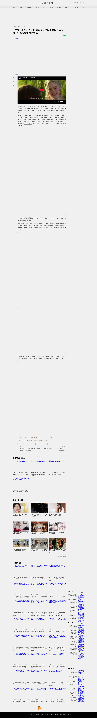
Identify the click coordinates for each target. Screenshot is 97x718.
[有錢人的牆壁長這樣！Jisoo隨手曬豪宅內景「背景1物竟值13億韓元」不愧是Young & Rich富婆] (21, 658)
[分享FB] (14, 77)
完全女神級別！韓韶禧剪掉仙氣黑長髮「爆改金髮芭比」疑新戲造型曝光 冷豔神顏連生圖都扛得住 (57, 666)
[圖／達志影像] (39, 55)
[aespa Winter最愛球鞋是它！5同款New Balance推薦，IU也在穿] (81, 688)
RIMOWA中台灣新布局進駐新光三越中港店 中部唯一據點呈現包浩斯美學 (39, 551)
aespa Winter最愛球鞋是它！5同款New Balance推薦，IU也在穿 (72, 689)
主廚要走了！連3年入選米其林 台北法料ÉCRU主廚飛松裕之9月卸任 (21, 630)
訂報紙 (60, 714)
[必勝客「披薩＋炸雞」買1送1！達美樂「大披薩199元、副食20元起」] (21, 693)
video (83, 7)
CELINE (45, 443)
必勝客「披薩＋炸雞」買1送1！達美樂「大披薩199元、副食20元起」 (21, 701)
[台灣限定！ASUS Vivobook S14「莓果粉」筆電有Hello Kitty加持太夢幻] (57, 588)
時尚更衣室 (25, 26)
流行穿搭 (29, 7)
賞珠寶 (51, 7)
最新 (14, 7)
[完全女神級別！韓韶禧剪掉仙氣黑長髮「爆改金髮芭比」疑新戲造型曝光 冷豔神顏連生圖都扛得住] (57, 658)
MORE (82, 592)
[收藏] (14, 86)
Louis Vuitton (39, 443)
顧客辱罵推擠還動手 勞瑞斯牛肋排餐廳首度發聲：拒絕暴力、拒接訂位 (39, 701)
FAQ (31, 714)
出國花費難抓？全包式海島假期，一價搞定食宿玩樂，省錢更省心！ (21, 550)
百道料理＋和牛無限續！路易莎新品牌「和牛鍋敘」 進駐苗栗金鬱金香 (21, 649)
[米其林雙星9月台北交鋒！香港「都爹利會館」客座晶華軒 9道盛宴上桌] (39, 640)
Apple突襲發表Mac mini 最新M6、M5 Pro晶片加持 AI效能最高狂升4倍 (57, 684)
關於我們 (64, 714)
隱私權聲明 (51, 714)
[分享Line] (14, 82)
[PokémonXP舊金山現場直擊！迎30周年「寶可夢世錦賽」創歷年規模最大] (21, 605)
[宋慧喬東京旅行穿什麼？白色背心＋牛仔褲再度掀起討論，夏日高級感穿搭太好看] (81, 699)
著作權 (46, 714)
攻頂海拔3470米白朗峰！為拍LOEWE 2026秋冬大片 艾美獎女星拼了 (21, 491)
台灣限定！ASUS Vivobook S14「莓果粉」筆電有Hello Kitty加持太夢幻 (57, 596)
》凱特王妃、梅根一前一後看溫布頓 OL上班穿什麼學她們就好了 (36, 437)
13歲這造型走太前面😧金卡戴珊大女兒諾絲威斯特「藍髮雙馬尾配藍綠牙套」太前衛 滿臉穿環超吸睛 (57, 649)
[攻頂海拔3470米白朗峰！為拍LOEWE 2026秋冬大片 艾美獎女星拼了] (21, 483)
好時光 (44, 7)
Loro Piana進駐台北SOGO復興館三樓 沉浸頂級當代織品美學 (57, 473)
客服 (34, 714)
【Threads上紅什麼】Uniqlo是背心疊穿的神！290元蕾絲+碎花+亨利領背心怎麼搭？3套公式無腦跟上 (72, 695)
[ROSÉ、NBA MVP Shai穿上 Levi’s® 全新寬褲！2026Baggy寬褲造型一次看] (81, 683)
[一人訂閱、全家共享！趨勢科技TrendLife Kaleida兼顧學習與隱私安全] (81, 612)
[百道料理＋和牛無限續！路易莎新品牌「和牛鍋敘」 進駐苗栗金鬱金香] (21, 640)
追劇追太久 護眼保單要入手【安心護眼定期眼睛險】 (21, 533)
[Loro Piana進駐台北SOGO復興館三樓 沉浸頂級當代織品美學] (57, 466)
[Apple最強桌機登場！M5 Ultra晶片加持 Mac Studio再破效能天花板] (21, 675)
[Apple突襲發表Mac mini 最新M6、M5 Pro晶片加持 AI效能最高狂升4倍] (57, 675)
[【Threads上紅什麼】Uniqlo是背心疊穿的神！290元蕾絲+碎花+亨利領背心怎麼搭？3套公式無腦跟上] (81, 694)
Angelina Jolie (27, 443)
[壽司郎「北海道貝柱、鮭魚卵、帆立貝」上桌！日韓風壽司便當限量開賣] (39, 588)
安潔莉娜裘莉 (20, 443)
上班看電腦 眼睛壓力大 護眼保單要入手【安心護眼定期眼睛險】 (57, 515)
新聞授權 (38, 714)
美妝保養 (37, 7)
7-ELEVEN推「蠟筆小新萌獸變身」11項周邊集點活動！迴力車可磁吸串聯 (57, 579)
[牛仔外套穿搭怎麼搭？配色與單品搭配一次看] (81, 672)
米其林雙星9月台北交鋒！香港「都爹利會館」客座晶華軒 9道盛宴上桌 (39, 649)
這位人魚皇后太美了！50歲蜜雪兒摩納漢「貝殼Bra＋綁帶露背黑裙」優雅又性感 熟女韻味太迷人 (57, 631)
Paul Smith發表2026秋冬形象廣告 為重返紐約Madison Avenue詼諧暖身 (57, 551)
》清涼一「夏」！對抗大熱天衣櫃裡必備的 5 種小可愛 (32, 441)
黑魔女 (34, 443)
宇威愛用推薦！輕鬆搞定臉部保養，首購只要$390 (56, 533)
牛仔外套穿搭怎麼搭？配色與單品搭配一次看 (72, 671)
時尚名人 (21, 7)
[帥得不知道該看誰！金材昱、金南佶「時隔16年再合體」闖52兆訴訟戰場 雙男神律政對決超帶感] (57, 605)
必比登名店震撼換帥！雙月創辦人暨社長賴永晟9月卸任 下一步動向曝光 (39, 666)
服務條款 (42, 714)
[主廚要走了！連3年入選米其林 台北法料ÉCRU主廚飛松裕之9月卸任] (21, 623)
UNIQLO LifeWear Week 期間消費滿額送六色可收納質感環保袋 (20, 473)
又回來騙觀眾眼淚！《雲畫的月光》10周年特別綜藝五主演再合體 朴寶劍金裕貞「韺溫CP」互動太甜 (21, 596)
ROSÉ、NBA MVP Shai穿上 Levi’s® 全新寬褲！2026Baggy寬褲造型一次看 (73, 683)
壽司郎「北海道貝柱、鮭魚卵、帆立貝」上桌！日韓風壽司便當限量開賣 (39, 596)
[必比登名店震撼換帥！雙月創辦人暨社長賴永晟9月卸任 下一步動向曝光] (39, 658)
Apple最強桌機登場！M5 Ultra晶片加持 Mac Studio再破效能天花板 (21, 684)
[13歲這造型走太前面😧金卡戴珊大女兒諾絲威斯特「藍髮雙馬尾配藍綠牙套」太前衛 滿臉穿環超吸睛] (57, 640)
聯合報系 (56, 714)
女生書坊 (75, 7)
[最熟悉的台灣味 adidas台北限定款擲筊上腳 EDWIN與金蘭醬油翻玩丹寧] (39, 466)
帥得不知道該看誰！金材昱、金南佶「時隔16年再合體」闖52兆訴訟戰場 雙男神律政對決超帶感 (57, 614)
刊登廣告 (27, 714)
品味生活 (59, 7)
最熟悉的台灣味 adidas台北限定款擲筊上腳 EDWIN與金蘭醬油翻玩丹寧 (39, 474)
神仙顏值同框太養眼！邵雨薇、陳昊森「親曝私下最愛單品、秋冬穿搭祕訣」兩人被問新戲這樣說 (39, 614)
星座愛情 (67, 7)
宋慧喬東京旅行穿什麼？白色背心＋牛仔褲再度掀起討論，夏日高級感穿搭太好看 (72, 699)
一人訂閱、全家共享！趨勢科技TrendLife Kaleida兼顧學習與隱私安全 (73, 612)
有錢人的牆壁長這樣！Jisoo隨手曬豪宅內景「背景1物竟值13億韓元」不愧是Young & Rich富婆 (21, 666)
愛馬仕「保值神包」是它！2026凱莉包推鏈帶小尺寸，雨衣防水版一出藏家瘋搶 (39, 516)
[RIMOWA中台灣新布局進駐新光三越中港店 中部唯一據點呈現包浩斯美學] (81, 678)
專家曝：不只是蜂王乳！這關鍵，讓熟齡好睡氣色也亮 (21, 515)
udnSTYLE (15, 26)
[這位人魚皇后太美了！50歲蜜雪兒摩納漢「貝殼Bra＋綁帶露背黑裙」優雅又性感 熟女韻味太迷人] (57, 623)
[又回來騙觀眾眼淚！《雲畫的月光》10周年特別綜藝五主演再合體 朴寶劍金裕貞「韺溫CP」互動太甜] (21, 588)
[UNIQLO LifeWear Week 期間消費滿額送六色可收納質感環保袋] (21, 466)
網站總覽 (69, 714)
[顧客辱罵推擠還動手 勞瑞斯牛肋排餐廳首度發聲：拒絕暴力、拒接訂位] (39, 693)
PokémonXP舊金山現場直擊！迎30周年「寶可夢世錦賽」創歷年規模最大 (21, 614)
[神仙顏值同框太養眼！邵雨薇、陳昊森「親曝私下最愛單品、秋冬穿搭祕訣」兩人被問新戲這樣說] (39, 605)
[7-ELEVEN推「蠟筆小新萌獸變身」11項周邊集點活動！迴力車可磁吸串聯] (57, 570)
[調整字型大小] (14, 90)
